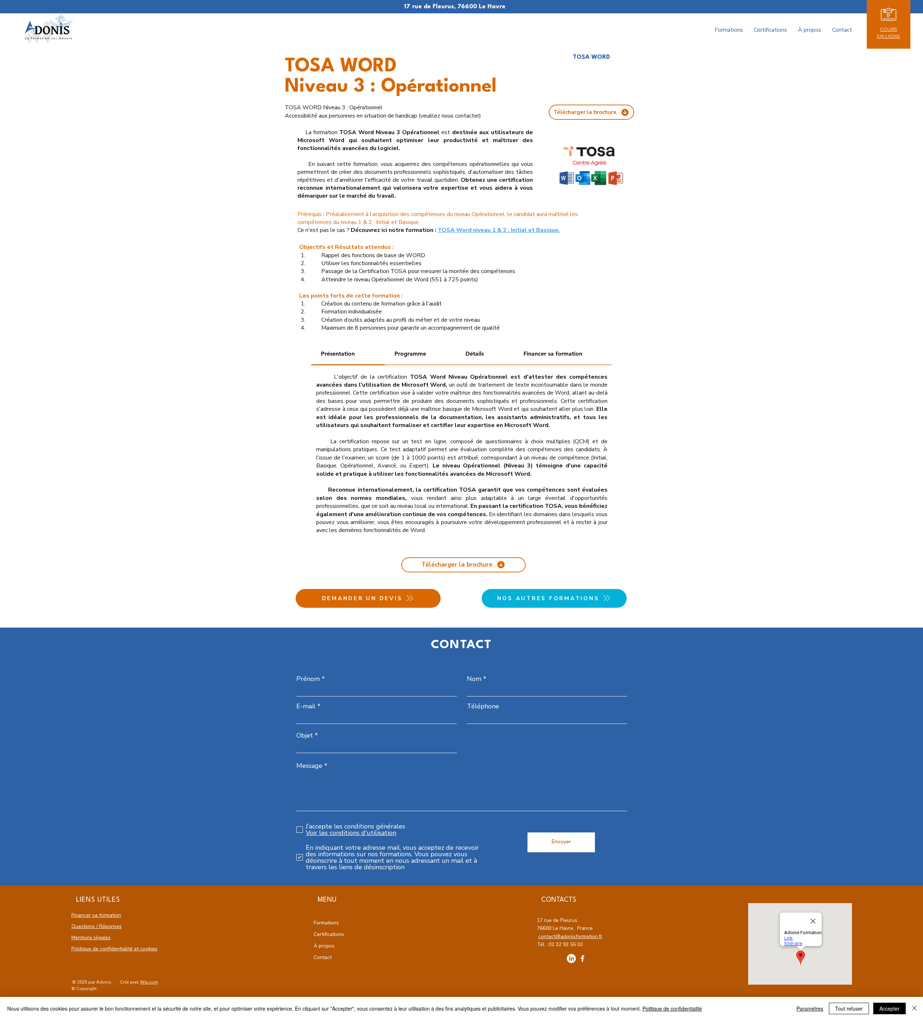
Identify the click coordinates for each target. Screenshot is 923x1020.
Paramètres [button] (809, 1008)
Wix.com (149, 982)
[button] (888, 14)
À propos (324, 945)
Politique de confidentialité (672, 1008)
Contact (323, 957)
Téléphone (483, 706)
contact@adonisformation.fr (570, 936)
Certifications (329, 934)
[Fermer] (914, 1008)
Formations (326, 922)
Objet (304, 735)
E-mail (305, 706)
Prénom (308, 679)
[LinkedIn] (571, 958)
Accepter (889, 1008)
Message (309, 765)
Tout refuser (849, 1008)
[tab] (348, 354)
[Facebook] (582, 958)
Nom (474, 679)
